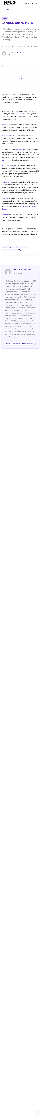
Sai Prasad (5, 198)
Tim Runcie (5, 215)
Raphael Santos (7, 182)
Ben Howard (20, 114)
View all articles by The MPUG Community (20, 344)
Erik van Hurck (20, 149)
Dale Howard (6, 136)
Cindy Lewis (6, 125)
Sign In (30, 3)
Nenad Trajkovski (7, 166)
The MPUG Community (16, 52)
